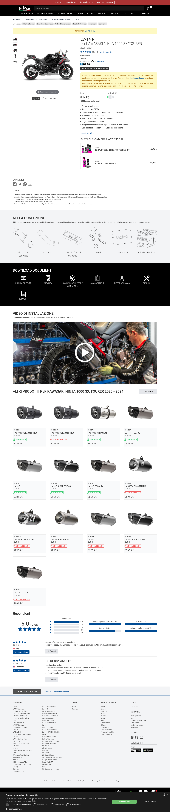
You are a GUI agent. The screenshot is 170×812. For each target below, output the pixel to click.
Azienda (104, 711)
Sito (43, 767)
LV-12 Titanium (47, 727)
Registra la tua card (138, 725)
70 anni (103, 725)
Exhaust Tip (46, 764)
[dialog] (85, 802)
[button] (57, 809)
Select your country (104, 2)
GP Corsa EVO (18, 757)
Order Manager (106, 734)
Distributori (105, 727)
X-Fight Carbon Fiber (20, 762)
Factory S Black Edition (50, 741)
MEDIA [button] (101, 13)
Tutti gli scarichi (18, 771)
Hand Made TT (47, 762)
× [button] (167, 794)
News (103, 707)
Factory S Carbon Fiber (21, 743)
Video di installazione (138, 720)
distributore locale (137, 78)
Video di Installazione (63, 24)
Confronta (102, 24)
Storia (103, 713)
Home (18, 19)
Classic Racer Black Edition (22, 750)
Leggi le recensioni (106, 52)
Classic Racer (47, 748)
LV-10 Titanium (18, 725)
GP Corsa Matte (48, 755)
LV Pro (15, 737)
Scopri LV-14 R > (87, 133)
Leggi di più (32, 801)
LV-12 (44, 725)
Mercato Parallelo (107, 732)
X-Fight (15, 760)
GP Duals (45, 746)
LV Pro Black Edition (49, 737)
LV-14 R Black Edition (20, 711)
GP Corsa (45, 753)
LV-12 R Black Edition (49, 730)
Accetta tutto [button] (124, 802)
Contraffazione (106, 730)
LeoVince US (90, 31)
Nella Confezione (28, 24)
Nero (44, 734)
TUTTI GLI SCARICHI (45, 13)
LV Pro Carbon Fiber (20, 739)
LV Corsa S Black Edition (21, 713)
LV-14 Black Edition (49, 707)
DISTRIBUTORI (128, 13)
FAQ (132, 718)
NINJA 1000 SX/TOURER (61, 19)
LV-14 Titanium (18, 709)
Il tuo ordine (135, 723)
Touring (15, 767)
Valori (103, 718)
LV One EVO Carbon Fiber (22, 734)
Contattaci (134, 707)
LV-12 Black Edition (20, 727)
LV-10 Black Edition (49, 720)
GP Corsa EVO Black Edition (52, 757)
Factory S (16, 741)
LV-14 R (45, 709)
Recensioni (92, 24)
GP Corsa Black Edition (21, 755)
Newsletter (134, 727)
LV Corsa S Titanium (20, 716)
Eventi (103, 709)
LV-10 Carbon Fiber (49, 723)
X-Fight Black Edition (49, 760)
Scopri (133, 747)
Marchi (103, 716)
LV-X (14, 753)
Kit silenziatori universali (50, 769)
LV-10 (15, 720)
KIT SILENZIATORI (65, 13)
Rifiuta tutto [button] (150, 802)
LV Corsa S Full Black (49, 713)
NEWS (80, 13)
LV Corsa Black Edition (50, 716)
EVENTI (90, 13)
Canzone (75, 709)
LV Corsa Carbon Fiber (21, 718)
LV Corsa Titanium (48, 718)
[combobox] (164, 794)
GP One (15, 748)
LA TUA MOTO (27, 13)
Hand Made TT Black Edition (23, 764)
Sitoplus (16, 769)
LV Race (16, 746)
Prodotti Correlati (79, 24)
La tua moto (29, 19)
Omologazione (136, 716)
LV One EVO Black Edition (51, 732)
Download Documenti (45, 24)
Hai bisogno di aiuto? (61, 691)
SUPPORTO (144, 13)
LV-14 (15, 707)
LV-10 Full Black (18, 723)
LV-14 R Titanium (48, 711)
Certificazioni (105, 723)
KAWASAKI (43, 19)
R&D (102, 720)
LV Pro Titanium (48, 739)
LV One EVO (17, 732)
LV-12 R (15, 730)
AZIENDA (114, 13)
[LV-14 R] (15, 39)
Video (74, 707)
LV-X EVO (45, 750)
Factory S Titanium (49, 743)
